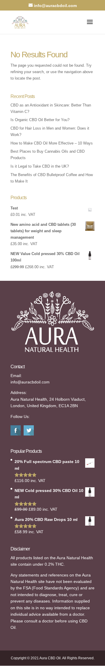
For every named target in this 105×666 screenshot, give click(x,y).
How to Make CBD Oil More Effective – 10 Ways (51, 143)
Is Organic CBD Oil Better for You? (39, 120)
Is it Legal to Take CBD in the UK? (39, 166)
